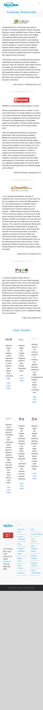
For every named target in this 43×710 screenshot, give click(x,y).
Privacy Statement (21, 538)
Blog (19, 544)
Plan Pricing (20, 567)
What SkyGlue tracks (34, 548)
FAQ (32, 529)
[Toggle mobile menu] (39, 3)
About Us (21, 573)
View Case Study (8, 385)
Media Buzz (20, 559)
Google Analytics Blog (21, 551)
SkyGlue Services (34, 564)
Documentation (35, 534)
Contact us (7, 562)
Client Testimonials (35, 571)
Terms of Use (21, 530)
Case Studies (34, 540)
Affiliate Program (34, 557)
